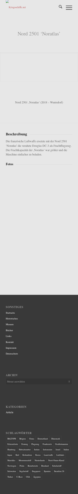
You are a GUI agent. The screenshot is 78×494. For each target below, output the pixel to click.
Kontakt (10, 342)
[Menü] (67, 7)
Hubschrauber (25, 449)
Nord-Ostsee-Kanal (56, 460)
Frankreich (47, 444)
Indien (37, 449)
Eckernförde (12, 444)
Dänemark (55, 438)
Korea (37, 455)
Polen (22, 465)
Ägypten (37, 476)
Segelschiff (23, 471)
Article (9, 412)
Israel (58, 449)
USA (28, 476)
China (31, 438)
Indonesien (47, 449)
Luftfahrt (60, 455)
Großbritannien (61, 444)
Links (8, 336)
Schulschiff (56, 465)
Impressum (11, 347)
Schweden (11, 471)
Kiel (17, 455)
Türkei (10, 476)
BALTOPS (11, 438)
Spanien (47, 471)
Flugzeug (35, 444)
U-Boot (19, 476)
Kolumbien (27, 455)
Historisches (12, 318)
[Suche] (58, 7)
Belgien (22, 438)
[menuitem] (58, 7)
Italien (66, 449)
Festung (24, 444)
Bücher (9, 330)
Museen (10, 324)
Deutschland (43, 438)
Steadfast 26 (59, 471)
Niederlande (40, 460)
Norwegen (11, 465)
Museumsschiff (25, 460)
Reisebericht (33, 465)
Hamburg (11, 449)
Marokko (11, 460)
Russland (45, 465)
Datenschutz (12, 353)
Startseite (10, 312)
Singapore (36, 471)
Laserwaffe (48, 455)
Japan (9, 455)
